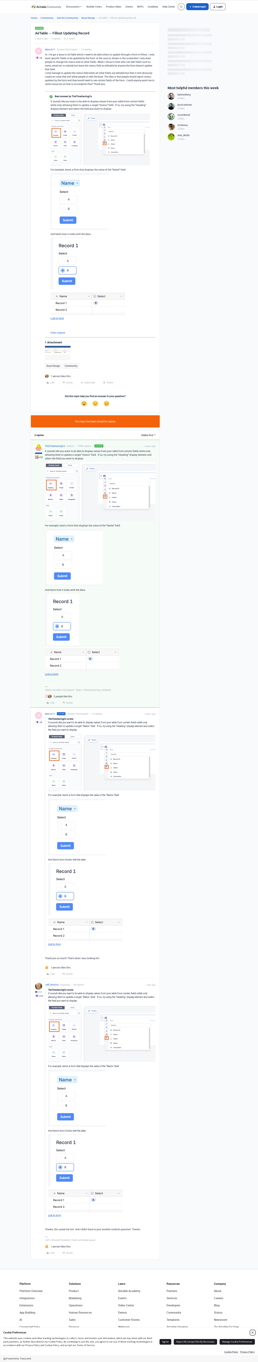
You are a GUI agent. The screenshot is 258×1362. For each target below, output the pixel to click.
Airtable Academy (129, 1291)
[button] (197, 6)
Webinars (124, 1327)
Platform (25, 1284)
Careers (218, 1298)
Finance (74, 1327)
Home (34, 17)
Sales (72, 1320)
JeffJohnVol (52, 984)
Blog (217, 1305)
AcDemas (182, 125)
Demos (122, 1312)
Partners (172, 1291)
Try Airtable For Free (226, 1327)
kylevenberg (184, 94)
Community (47, 17)
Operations (75, 1305)
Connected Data (29, 1327)
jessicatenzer (184, 104)
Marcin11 (50, 49)
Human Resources (80, 1312)
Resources (173, 1284)
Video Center (126, 1305)
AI (20, 1320)
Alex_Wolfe (183, 135)
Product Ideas (113, 6)
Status (218, 1312)
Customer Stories (129, 1320)
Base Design (88, 17)
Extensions (26, 1305)
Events (129, 6)
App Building (27, 1312)
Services (172, 1298)
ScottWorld (183, 115)
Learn (121, 1284)
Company (220, 1284)
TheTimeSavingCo (55, 446)
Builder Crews (94, 6)
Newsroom (220, 1320)
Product (74, 1291)
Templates (173, 1320)
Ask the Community (67, 17)
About (217, 1291)
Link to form (57, 318)
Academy (153, 6)
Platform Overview (30, 1291)
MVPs (140, 6)
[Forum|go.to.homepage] (46, 6)
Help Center (168, 6)
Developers (173, 1305)
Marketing (75, 1298)
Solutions (75, 1284)
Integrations (27, 1298)
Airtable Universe (177, 1327)
